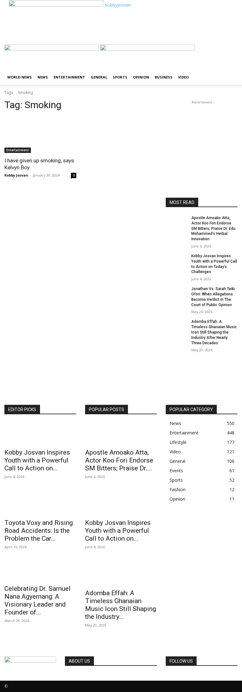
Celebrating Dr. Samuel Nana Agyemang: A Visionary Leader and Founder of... (37, 600)
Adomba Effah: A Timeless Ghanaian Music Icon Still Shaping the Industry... (120, 604)
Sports (120, 77)
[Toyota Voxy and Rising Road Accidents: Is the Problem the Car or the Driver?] (40, 504)
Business (163, 77)
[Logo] (52, 49)
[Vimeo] (182, 677)
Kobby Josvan (16, 175)
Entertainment (69, 77)
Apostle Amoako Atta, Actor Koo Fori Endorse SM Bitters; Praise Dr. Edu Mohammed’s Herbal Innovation (213, 228)
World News (19, 77)
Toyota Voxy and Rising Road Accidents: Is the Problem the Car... (38, 530)
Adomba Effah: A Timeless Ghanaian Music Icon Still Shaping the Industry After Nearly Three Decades (214, 332)
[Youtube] (186, 677)
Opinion (141, 77)
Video (183, 77)
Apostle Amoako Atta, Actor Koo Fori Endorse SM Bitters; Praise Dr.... (119, 460)
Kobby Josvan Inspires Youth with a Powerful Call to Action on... (37, 460)
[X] (177, 677)
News (42, 77)
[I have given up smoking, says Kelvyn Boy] (40, 135)
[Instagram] (172, 677)
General (99, 77)
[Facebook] (168, 677)
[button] (230, 52)
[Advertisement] (78, 35)
